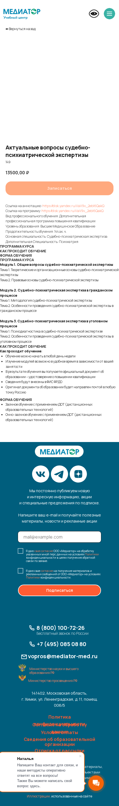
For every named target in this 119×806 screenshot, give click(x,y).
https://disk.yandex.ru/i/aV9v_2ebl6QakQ (73, 205)
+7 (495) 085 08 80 (61, 644)
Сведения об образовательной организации (59, 741)
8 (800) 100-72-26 (61, 627)
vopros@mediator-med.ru (62, 656)
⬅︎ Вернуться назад (21, 28)
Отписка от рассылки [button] (59, 751)
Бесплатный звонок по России (63, 633)
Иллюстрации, (39, 796)
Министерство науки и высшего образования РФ (54, 670)
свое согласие (43, 551)
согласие (47, 571)
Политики (92, 554)
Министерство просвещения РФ (52, 680)
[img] (22, 14)
